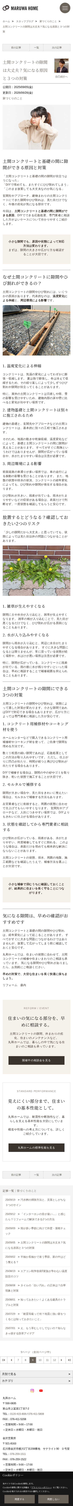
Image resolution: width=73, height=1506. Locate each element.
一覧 (36, 47)
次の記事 (57, 47)
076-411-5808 (36, 1413)
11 (47, 1360)
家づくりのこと (13, 98)
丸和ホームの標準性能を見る (36, 1147)
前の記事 (16, 47)
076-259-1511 (18, 1453)
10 (40, 1360)
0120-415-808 (18, 1413)
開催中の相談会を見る (36, 1060)
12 (54, 1360)
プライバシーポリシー (41, 1487)
